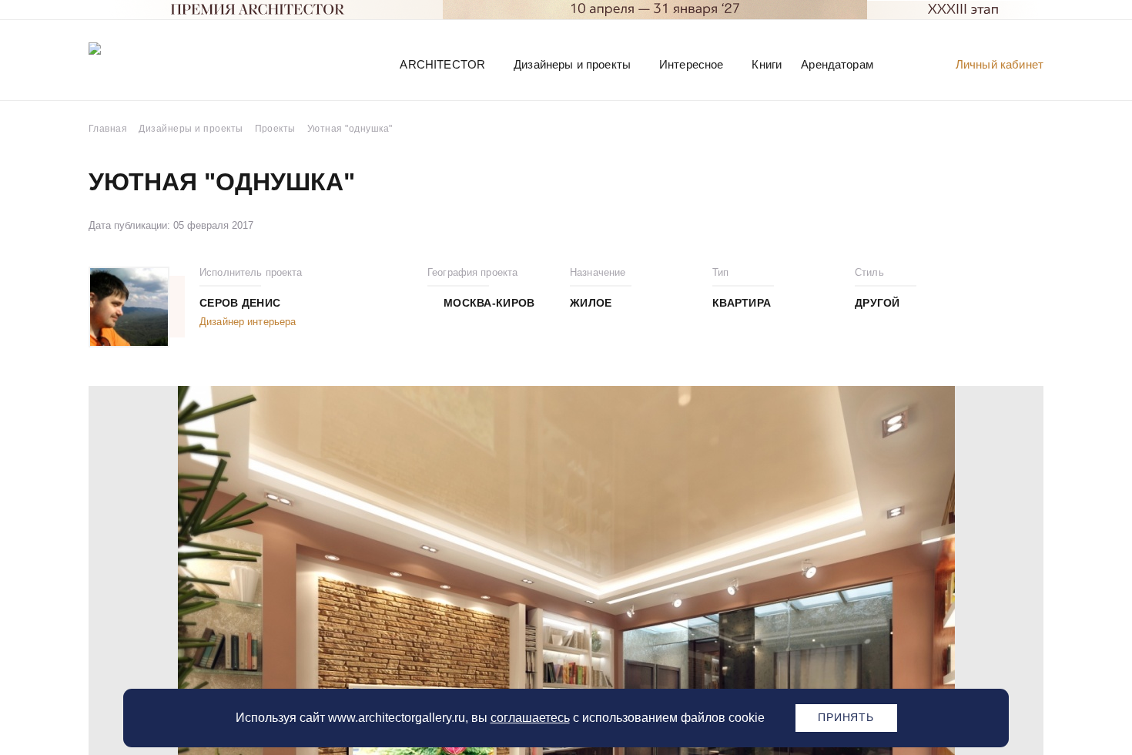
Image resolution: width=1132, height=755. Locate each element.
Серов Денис (239, 303)
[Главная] (169, 63)
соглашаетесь (530, 717)
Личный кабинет (999, 64)
